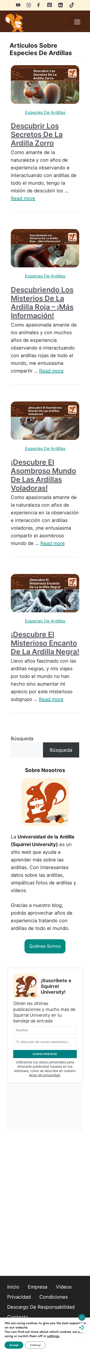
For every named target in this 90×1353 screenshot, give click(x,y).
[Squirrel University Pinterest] (49, 6)
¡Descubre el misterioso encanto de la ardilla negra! (45, 643)
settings (53, 1336)
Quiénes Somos (45, 946)
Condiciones (53, 1297)
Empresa (37, 1287)
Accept (13, 1345)
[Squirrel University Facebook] (39, 5)
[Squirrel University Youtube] (18, 5)
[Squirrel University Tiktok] (71, 6)
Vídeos (64, 1287)
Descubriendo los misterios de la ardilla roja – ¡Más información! (42, 302)
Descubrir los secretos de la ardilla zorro (37, 134)
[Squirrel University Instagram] (28, 5)
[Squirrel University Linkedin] (60, 6)
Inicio (13, 1287)
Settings (35, 1345)
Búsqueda (22, 738)
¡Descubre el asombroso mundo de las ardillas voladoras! (43, 475)
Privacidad (19, 1297)
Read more (23, 198)
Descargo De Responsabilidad (41, 1307)
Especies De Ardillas (45, 112)
